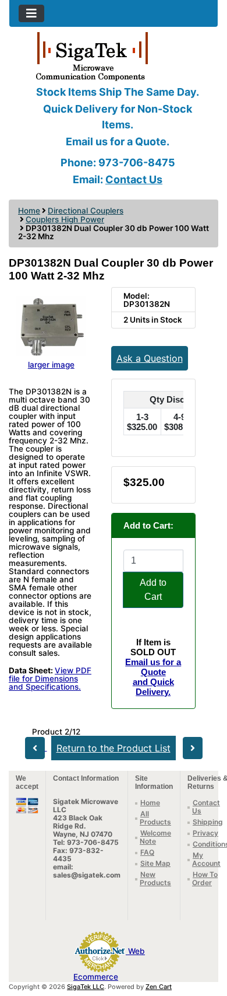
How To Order (205, 878)
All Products (155, 817)
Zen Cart (159, 987)
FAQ (147, 852)
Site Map (155, 863)
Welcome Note (155, 837)
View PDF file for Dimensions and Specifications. (50, 678)
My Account (206, 859)
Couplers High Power (65, 219)
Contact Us (133, 179)
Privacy (205, 833)
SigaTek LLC (85, 987)
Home (29, 210)
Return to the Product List (113, 748)
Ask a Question (149, 358)
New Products (155, 878)
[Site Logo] (113, 55)
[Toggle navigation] (31, 13)
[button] (205, 938)
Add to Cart (153, 590)
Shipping (208, 821)
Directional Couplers (85, 210)
